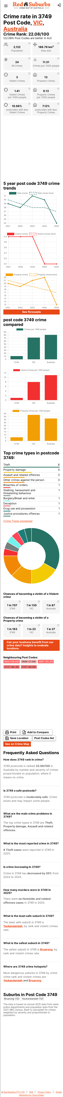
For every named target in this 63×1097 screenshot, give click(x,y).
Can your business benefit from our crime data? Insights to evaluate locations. (30, 645)
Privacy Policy (44, 1092)
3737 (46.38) (11, 666)
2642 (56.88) (11, 661)
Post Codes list (44, 738)
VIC (38, 22)
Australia (15, 28)
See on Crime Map (17, 744)
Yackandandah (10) (32, 998)
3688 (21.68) (29, 661)
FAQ (31, 1092)
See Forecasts (31, 312)
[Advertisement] (31, 149)
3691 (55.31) (45, 661)
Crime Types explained (17, 521)
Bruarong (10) (11, 998)
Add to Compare (38, 732)
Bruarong (46, 949)
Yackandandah (13, 926)
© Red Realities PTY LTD (13, 1092)
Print (13, 732)
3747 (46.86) (29, 666)
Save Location (19, 738)
